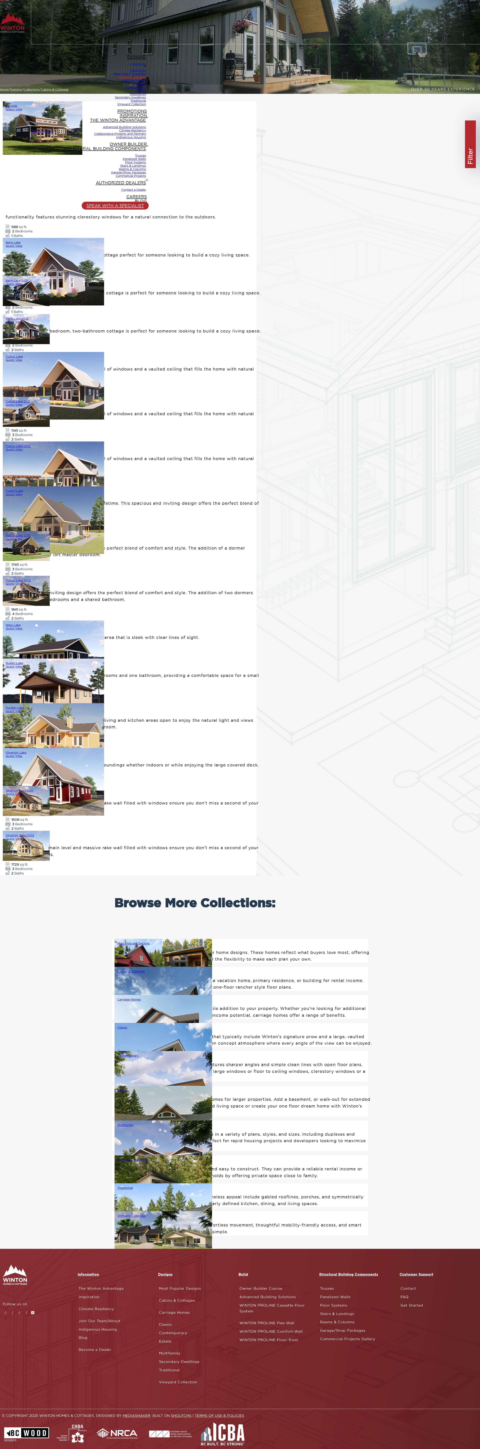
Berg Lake (13, 242)
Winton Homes (42, 131)
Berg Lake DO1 (17, 280)
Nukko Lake (14, 663)
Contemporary (135, 87)
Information (88, 1274)
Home (4, 89)
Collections (138, 64)
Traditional (138, 100)
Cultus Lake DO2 (18, 446)
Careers (136, 196)
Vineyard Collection (131, 104)
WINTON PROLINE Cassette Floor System (272, 1308)
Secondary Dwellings (130, 97)
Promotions (132, 111)
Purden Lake (15, 707)
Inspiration (133, 115)
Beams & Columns (132, 169)
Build (243, 1274)
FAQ (404, 1297)
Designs (136, 57)
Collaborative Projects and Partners (120, 133)
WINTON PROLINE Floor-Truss (268, 1340)
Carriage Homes (134, 80)
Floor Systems (135, 162)
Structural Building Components (104, 148)
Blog (141, 201)
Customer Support (416, 1274)
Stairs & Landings (133, 165)
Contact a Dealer (133, 189)
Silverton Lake (16, 752)
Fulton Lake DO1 (18, 535)
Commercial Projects (131, 175)
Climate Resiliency (132, 130)
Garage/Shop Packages (128, 172)
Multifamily (138, 94)
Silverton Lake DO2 (20, 835)
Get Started (411, 1305)
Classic (141, 84)
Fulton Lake (14, 491)
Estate (141, 90)
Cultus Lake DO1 (18, 401)
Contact (408, 1288)
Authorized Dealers (121, 182)
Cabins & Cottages (131, 971)
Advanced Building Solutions (124, 127)
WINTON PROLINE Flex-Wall (266, 1323)
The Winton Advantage (118, 120)
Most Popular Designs (130, 73)
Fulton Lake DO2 (18, 580)
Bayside (11, 106)
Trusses (140, 155)
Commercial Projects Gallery (347, 1339)
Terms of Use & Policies (219, 1416)
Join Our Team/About (100, 1321)
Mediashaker (136, 1416)
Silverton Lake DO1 (19, 790)
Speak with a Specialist (115, 205)
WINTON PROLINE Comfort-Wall (271, 1331)
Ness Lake (13, 625)
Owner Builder (128, 144)
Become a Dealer (95, 1350)
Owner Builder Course (260, 1288)
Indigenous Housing (131, 137)
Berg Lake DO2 (17, 318)
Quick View (14, 109)
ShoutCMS (181, 1416)
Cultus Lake (14, 356)
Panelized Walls (134, 159)
